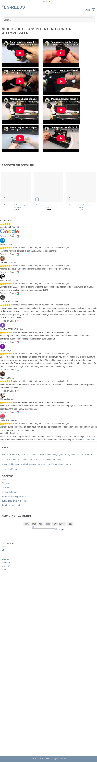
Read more (90, 440)
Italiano (45, 2)
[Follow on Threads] (19, 550)
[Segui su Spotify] (3, 550)
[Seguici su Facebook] (7, 550)
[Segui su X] (16, 550)
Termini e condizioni (11, 505)
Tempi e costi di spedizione (14, 496)
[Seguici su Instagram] (10, 550)
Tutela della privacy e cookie (14, 501)
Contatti (5, 488)
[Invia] (92, 19)
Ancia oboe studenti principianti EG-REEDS (16, 206)
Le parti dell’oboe (9, 469)
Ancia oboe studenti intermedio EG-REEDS (48, 206)
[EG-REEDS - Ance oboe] (15, 10)
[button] (85, 10)
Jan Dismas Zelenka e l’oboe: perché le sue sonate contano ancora (32, 459)
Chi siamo (6, 483)
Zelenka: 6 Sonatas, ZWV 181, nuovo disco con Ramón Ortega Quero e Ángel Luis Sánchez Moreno (47, 455)
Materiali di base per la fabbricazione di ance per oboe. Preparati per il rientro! (36, 464)
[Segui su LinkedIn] (22, 550)
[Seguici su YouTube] (25, 550)
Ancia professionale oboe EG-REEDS (81, 206)
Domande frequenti (10, 492)
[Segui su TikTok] (13, 550)
